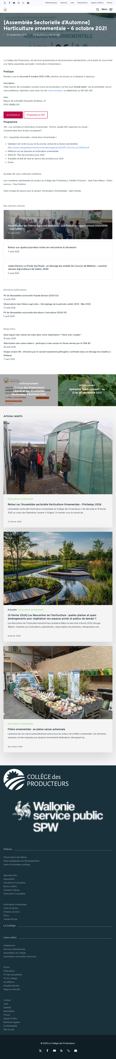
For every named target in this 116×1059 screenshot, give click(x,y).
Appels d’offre (10, 1018)
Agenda (7, 1007)
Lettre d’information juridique (17, 864)
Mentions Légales (12, 1022)
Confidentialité (10, 1026)
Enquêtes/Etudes (11, 985)
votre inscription (55, 90)
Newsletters (9, 1011)
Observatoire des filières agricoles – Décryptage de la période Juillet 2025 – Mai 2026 (47, 304)
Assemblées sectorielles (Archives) (20, 956)
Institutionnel (9, 945)
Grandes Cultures (12, 890)
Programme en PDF (36, 115)
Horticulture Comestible (14, 893)
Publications (9, 971)
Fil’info (7, 967)
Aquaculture (9, 879)
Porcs (6, 915)
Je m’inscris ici (13, 115)
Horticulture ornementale (46, 34)
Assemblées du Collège (15, 953)
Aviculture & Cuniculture (14, 882)
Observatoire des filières (15, 857)
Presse (7, 1015)
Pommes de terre (12, 912)
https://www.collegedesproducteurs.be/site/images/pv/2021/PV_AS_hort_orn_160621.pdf (48, 147)
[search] (97, 9)
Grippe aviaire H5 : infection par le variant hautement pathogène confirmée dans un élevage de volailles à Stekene (57, 354)
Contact (7, 1000)
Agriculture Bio (10, 875)
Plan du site (9, 1029)
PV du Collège (10, 978)
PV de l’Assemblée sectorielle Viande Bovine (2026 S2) (31, 295)
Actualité (12, 609)
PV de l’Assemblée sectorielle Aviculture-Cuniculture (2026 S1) (35, 312)
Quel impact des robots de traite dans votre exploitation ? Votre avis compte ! (42, 335)
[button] (107, 9)
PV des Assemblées (13, 974)
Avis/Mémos (9, 982)
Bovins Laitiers (10, 886)
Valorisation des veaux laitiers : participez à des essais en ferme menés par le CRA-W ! (47, 343)
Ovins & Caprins (11, 908)
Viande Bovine (10, 919)
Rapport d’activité (12, 989)
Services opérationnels (14, 949)
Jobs (6, 1004)
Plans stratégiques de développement (21, 861)
